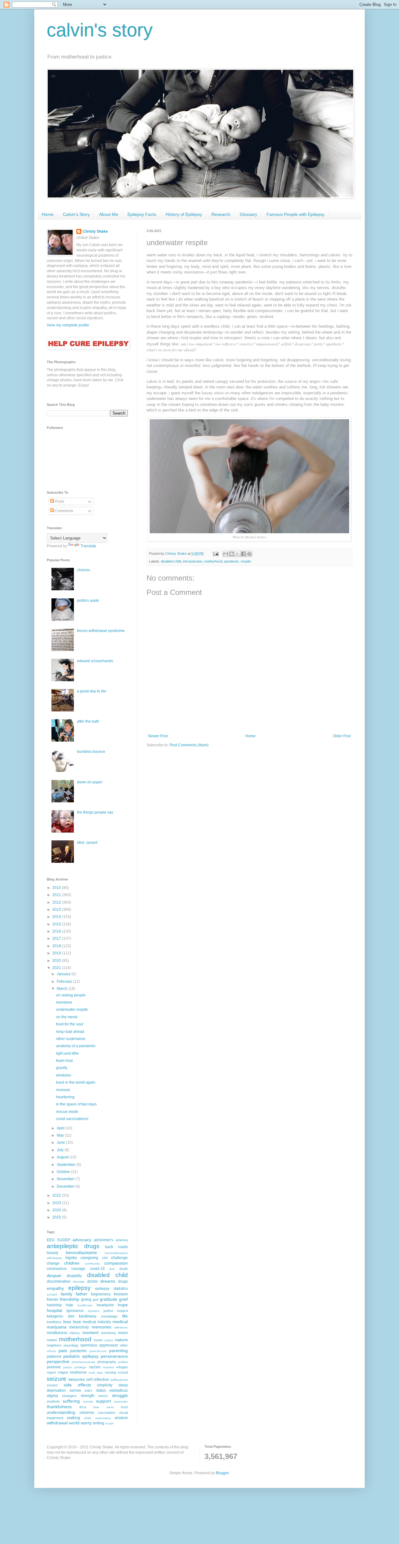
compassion (116, 1263)
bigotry (71, 1258)
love (77, 1321)
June (61, 1142)
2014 (57, 917)
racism (94, 1367)
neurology (71, 1345)
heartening (65, 1097)
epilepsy (79, 1288)
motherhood (213, 561)
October (64, 1172)
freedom (121, 1294)
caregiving (89, 1258)
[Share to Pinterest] (249, 554)
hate (69, 1305)
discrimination (58, 1281)
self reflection (97, 1379)
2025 (57, 1217)
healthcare (85, 1305)
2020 (57, 960)
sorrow (75, 1390)
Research (220, 214)
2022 (57, 1195)
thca (82, 1407)
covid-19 (97, 1268)
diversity (78, 1281)
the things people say (95, 812)
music (98, 1340)
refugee (122, 1367)
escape (52, 1294)
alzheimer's (103, 1240)
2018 (57, 946)
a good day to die (91, 691)
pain (63, 1350)
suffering (71, 1401)
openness (88, 1345)
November (66, 1179)
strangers (69, 1396)
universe (86, 1412)
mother (52, 1340)
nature (121, 1339)
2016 (57, 931)
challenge (119, 1258)
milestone (121, 1327)
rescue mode (67, 1111)
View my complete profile (68, 325)
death (123, 1269)
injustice (93, 1311)
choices (83, 570)
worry (86, 1422)
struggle (120, 1395)
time (96, 1407)
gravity (61, 1068)
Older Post (342, 736)
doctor (92, 1281)
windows (63, 1075)
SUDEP (63, 1240)
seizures (76, 1379)
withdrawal (57, 1422)
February (65, 981)
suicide (88, 1401)
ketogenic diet (60, 1316)
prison (67, 1367)
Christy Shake (95, 231)
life (125, 1316)
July (61, 1150)
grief (123, 1299)
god (95, 1299)
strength (87, 1396)
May (61, 1135)
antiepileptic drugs (73, 1246)
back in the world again (75, 1082)
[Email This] (226, 554)
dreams (107, 1281)
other (124, 1345)
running (110, 1372)
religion (63, 1372)
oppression (108, 1345)
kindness (87, 1316)
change (53, 1263)
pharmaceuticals (83, 1362)
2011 (57, 895)
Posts (59, 501)
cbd (105, 1258)
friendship (69, 1299)
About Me (108, 214)
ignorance (75, 1311)
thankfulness (59, 1406)
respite (246, 561)
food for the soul (69, 1024)
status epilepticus (112, 1390)
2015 (57, 924)
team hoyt (64, 1060)
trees (110, 1407)
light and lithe (67, 1053)
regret (51, 1372)
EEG (51, 1240)
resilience (78, 1372)
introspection (192, 561)
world (74, 1422)
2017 (57, 938)
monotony (108, 1333)
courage (78, 1268)
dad (112, 1269)
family (66, 1293)
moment (90, 1332)
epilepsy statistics (111, 1288)
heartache (105, 1305)
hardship (54, 1305)
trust (124, 1407)
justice (108, 1311)
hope (123, 1304)
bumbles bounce (91, 751)
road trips (96, 1372)
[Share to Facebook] (243, 554)
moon (123, 1333)
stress (103, 1396)
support (103, 1401)
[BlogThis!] (231, 554)
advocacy (82, 1239)
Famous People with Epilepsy (295, 214)
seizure (56, 1378)
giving (86, 1299)
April (61, 1128)
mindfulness (57, 1333)
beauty (52, 1253)
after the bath (88, 721)
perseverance (114, 1356)
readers (108, 1367)
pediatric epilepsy (81, 1356)
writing (98, 1423)
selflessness (119, 1379)
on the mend (66, 1017)
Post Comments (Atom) (189, 745)
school (123, 1372)
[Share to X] (237, 554)
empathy (55, 1288)
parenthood (97, 1351)
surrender (121, 1401)
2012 (57, 902)
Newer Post (158, 736)
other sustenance (70, 1039)
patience (54, 1356)
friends (52, 1299)
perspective (58, 1361)
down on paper (90, 782)
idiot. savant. (87, 842)
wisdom (121, 1418)
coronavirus (57, 1268)
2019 (57, 953)
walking (73, 1418)
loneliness (54, 1322)
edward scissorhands (95, 661)
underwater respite (72, 1009)
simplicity (105, 1385)
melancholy (79, 1327)
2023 (57, 1203)
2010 (57, 888)
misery (75, 1333)
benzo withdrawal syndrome (101, 631)
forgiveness (101, 1294)
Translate (88, 546)
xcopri (109, 1423)
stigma (52, 1396)
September (66, 1164)
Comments (63, 511)
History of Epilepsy (184, 214)
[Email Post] (215, 553)
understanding (61, 1412)
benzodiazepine (81, 1252)
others (51, 1351)
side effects (77, 1384)
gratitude (108, 1299)
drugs (123, 1281)
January (64, 974)
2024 (57, 1210)
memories (101, 1326)
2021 (57, 968)
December (66, 1186)
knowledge (109, 1316)
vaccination (106, 1412)
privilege (80, 1367)
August (63, 1157)
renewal (63, 1090)
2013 (57, 909)
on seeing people (71, 995)
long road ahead (70, 1031)
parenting (118, 1350)
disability (74, 1276)
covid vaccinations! (72, 1119)
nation (108, 1340)
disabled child (171, 561)
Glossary (248, 214)
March (62, 988)
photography (106, 1362)
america (122, 1240)
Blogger (222, 1473)
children (71, 1263)
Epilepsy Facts (141, 214)
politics (123, 1362)
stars (88, 1390)
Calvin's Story (76, 214)
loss (67, 1321)
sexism (52, 1385)
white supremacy (97, 1418)
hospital (54, 1310)
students (53, 1401)
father (81, 1293)
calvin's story (100, 30)
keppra (122, 1311)
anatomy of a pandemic (76, 1046)
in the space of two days (76, 1104)
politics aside (88, 600)
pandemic (231, 561)
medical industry (97, 1322)
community (92, 1263)
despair (54, 1275)
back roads (116, 1247)
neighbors (54, 1345)
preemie (54, 1367)
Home (48, 214)
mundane (64, 1002)
